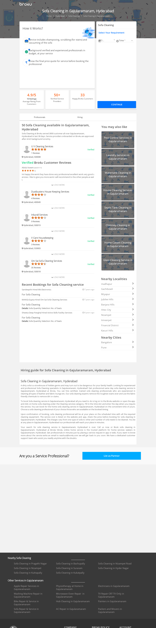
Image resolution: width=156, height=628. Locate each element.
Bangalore (106, 342)
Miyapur (105, 294)
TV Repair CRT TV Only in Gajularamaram (111, 595)
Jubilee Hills (107, 299)
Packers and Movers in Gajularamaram (110, 610)
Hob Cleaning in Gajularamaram (73, 601)
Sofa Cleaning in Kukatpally (70, 572)
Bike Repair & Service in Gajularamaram (26, 603)
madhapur (106, 283)
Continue (116, 104)
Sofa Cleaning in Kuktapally (28, 572)
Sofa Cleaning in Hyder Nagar (113, 568)
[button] (108, 40)
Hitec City (106, 309)
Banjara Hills (107, 304)
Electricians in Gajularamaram (113, 585)
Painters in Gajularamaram (112, 601)
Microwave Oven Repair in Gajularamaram (70, 595)
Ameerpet (106, 320)
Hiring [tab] (79, 117)
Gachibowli (107, 288)
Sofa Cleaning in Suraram (69, 568)
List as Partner (112, 455)
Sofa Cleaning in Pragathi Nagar (30, 563)
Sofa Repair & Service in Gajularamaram (26, 610)
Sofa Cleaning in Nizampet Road (114, 563)
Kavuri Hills (107, 330)
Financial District (110, 325)
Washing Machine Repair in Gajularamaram (28, 595)
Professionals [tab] (39, 117)
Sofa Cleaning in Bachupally (70, 563)
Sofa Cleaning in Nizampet (27, 568)
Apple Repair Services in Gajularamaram (26, 587)
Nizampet (106, 314)
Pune (103, 347)
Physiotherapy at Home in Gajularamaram (69, 587)
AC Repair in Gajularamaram (71, 608)
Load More (59, 184)
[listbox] (126, 40)
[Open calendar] (114, 40)
